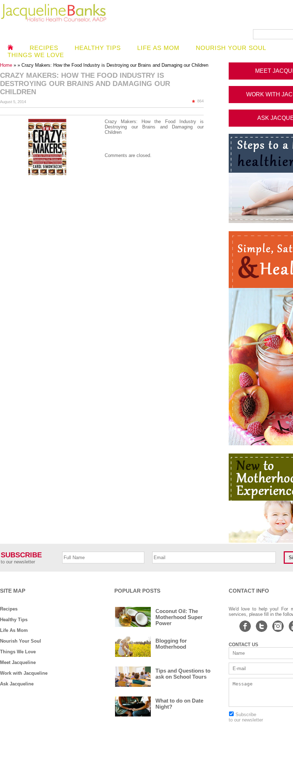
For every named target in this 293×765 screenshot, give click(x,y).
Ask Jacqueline (17, 684)
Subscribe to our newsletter (246, 717)
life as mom (158, 48)
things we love (36, 55)
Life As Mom (14, 630)
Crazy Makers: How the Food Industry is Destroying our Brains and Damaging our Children (154, 127)
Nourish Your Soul (20, 641)
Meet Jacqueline (18, 662)
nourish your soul (231, 48)
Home (7, 65)
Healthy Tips (98, 48)
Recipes (44, 48)
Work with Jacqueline (24, 673)
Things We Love (18, 651)
